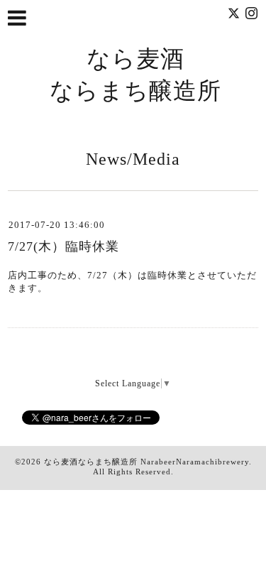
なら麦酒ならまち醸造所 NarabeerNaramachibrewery (146, 461)
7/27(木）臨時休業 (63, 246)
